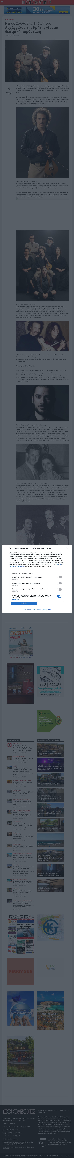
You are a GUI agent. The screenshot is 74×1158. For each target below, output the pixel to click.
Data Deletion (27, 609)
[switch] (59, 577)
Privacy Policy (47, 609)
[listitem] (37, 573)
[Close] (68, 548)
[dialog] (37, 579)
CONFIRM (24, 603)
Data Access (37, 609)
